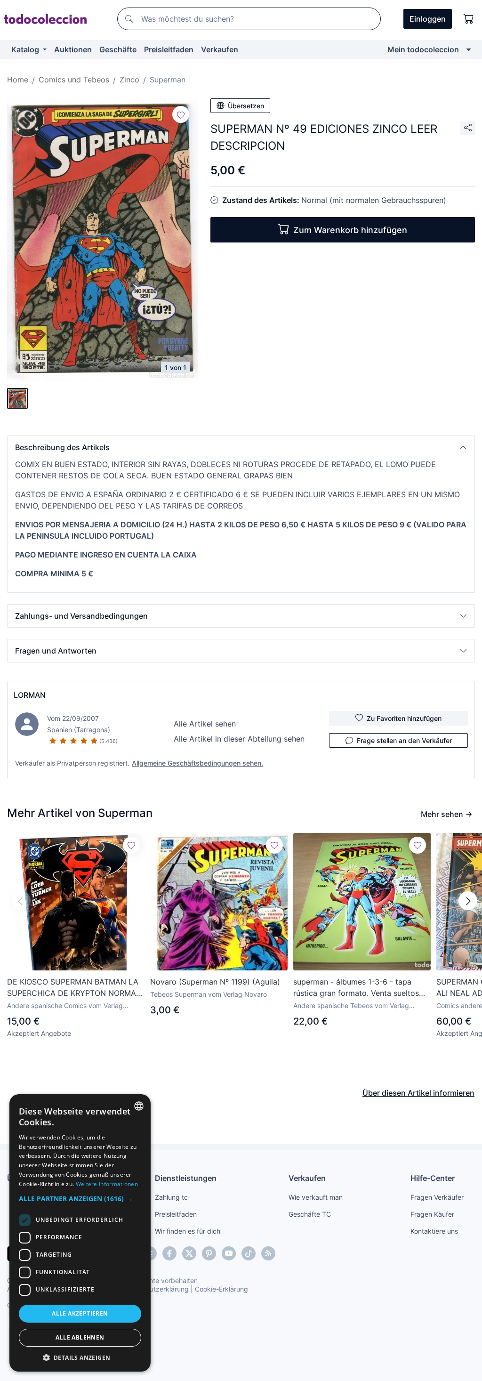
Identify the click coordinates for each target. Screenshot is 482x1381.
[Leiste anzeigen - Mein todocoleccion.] (468, 49)
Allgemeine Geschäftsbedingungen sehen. (197, 763)
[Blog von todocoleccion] (268, 1253)
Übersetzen (246, 106)
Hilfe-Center (432, 1178)
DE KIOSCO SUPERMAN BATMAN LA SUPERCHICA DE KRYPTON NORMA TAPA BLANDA (72, 988)
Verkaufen (219, 49)
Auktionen (73, 49)
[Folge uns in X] (189, 1253)
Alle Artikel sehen (205, 723)
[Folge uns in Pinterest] (209, 1253)
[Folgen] (180, 114)
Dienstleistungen (186, 1178)
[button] (241, 447)
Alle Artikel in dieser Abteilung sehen (239, 738)
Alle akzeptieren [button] (80, 1313)
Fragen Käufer (432, 1214)
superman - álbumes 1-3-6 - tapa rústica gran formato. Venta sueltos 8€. (356, 988)
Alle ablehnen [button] (80, 1337)
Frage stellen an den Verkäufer (404, 740)
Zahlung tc (171, 1197)
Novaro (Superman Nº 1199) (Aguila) (215, 981)
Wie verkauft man (316, 1197)
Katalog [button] (26, 49)
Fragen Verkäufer (437, 1197)
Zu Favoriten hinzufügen (404, 718)
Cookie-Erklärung (221, 1289)
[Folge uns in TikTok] (248, 1253)
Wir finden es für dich (187, 1231)
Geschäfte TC (310, 1214)
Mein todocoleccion (423, 49)
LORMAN (30, 695)
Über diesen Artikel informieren (418, 1093)
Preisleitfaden (168, 49)
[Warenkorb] (468, 19)
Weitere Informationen (107, 1184)
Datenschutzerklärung (154, 1289)
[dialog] (80, 1233)
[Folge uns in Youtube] (229, 1253)
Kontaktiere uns (434, 1231)
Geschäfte (118, 49)
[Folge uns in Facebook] (169, 1253)
